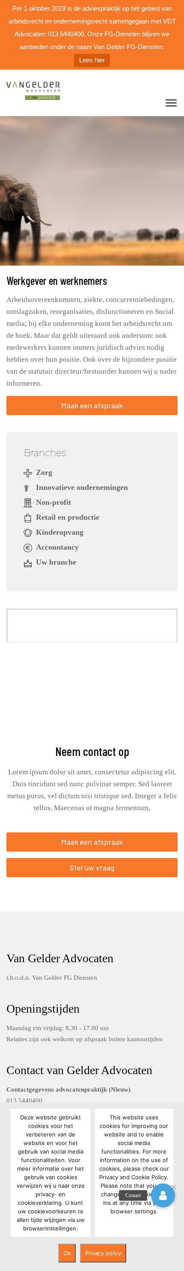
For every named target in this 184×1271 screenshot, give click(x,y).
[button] (163, 1195)
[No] (173, 1187)
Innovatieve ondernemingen (82, 487)
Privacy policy (103, 1253)
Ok (67, 1253)
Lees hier (92, 60)
